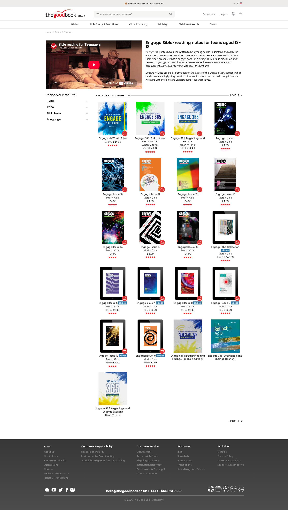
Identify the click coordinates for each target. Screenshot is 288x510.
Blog (180, 452)
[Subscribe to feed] (47, 489)
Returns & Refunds (147, 456)
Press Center (185, 460)
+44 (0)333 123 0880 (166, 491)
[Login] (233, 14)
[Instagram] (72, 489)
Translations (185, 465)
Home (49, 32)
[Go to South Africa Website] (241, 487)
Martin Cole (225, 141)
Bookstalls (183, 456)
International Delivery (149, 465)
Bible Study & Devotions (104, 24)
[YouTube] (54, 489)
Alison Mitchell (150, 145)
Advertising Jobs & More (191, 469)
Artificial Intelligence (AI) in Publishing (103, 460)
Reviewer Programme (56, 473)
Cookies (222, 452)
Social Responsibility (92, 452)
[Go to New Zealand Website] (233, 487)
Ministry (163, 24)
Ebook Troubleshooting (231, 465)
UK (237, 3)
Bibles (74, 24)
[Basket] (240, 14)
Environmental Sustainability (97, 456)
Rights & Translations (56, 478)
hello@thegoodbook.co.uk (126, 491)
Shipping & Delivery (148, 460)
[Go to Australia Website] (226, 487)
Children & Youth (188, 24)
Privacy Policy (225, 456)
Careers (48, 469)
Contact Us (143, 452)
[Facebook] (66, 489)
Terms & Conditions (229, 460)
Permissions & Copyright (151, 469)
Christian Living (138, 24)
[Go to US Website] (218, 487)
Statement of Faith (55, 460)
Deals (213, 24)
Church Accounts (147, 473)
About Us (49, 452)
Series (58, 32)
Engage (68, 32)
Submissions (51, 465)
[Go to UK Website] (211, 487)
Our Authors (51, 456)
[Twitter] (60, 489)
